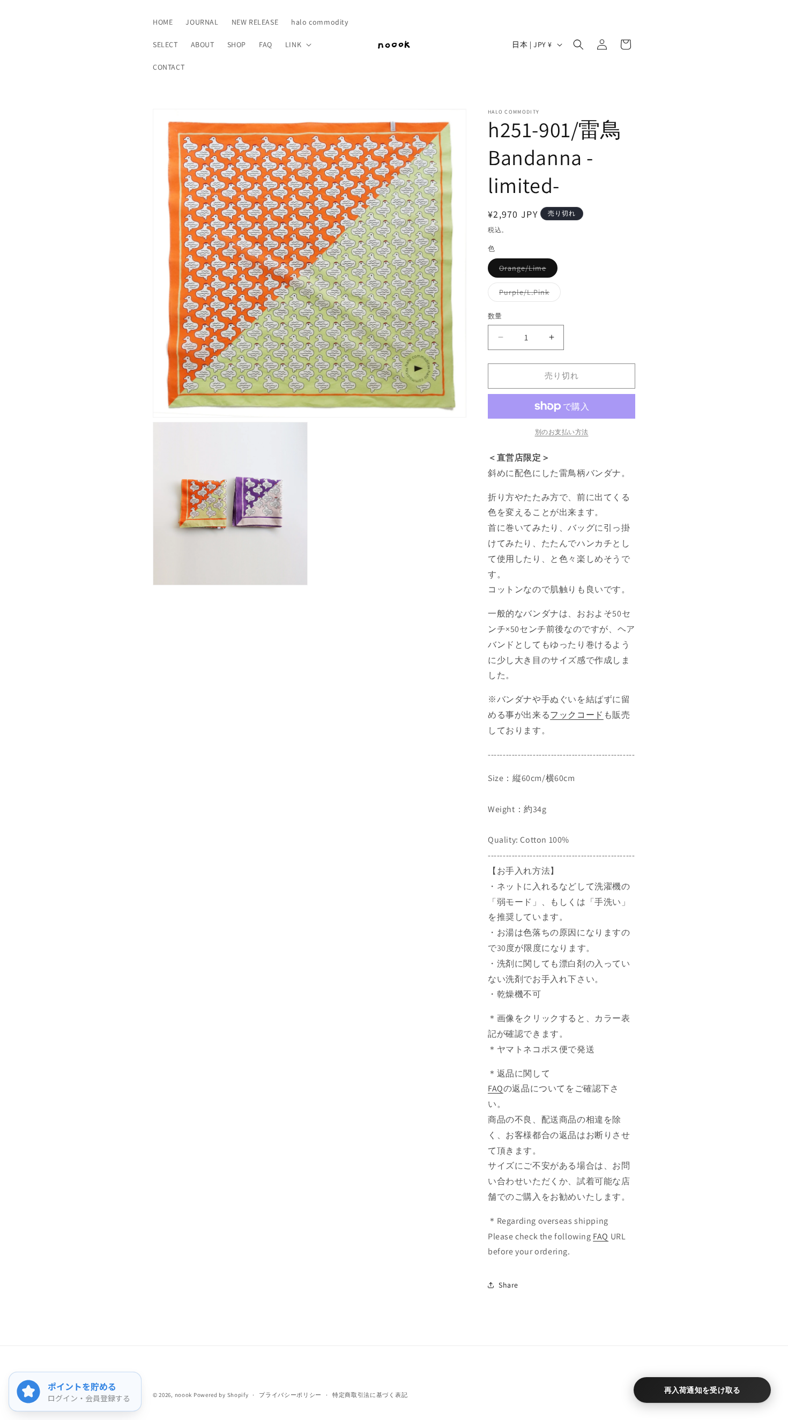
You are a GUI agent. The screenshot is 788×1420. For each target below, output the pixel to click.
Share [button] (508, 1285)
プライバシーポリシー (290, 1395)
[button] (297, 44)
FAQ (495, 1088)
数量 (495, 316)
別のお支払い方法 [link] (562, 432)
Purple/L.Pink (528, 294)
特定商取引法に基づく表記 (369, 1395)
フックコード (577, 714)
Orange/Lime (526, 270)
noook (183, 1395)
